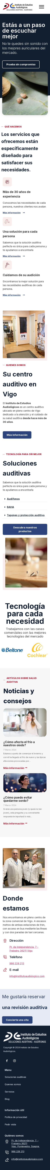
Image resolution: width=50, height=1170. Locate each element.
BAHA (10, 507)
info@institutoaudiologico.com (27, 976)
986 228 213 (16, 963)
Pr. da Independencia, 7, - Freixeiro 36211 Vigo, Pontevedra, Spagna (25, 1143)
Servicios (9, 1091)
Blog (7, 1099)
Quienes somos (13, 1084)
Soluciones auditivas (15, 1077)
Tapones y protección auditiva (26, 515)
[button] (25, 499)
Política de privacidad (16, 1117)
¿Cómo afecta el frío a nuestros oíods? (19, 743)
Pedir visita (10, 1124)
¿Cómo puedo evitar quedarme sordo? (17, 799)
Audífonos (13, 498)
